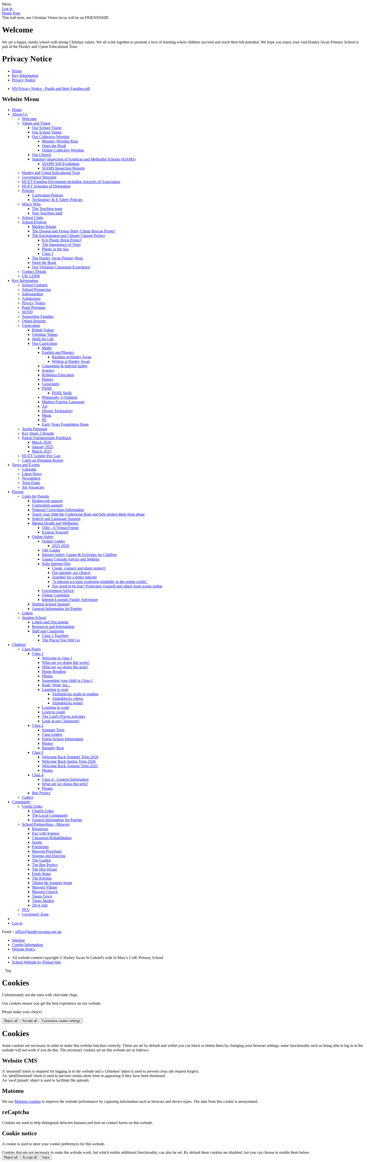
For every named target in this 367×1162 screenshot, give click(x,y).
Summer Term (53, 730)
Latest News (32, 474)
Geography (51, 384)
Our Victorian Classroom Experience (61, 267)
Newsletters (31, 478)
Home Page (11, 13)
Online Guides (53, 541)
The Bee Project (44, 865)
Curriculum (31, 325)
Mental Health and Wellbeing (55, 523)
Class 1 (47, 253)
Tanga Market (43, 901)
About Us (19, 114)
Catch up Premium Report (42, 460)
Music (47, 415)
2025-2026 (60, 546)
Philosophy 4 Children (59, 397)
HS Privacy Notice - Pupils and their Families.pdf (51, 88)
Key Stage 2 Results (38, 433)
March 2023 (41, 451)
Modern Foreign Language (63, 402)
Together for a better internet (74, 577)
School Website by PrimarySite (36, 962)
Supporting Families (38, 316)
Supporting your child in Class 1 (67, 680)
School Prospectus (36, 289)
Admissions (31, 298)
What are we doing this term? (65, 667)
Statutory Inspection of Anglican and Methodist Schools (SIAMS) (84, 159)
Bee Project (41, 793)
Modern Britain (44, 226)
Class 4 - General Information (65, 779)
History (48, 379)
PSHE (47, 388)
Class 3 (37, 752)
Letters (27, 613)
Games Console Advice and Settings (70, 559)
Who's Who (31, 204)
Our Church (41, 155)
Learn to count (53, 712)
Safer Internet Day (56, 564)
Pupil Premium (33, 307)
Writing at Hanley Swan (71, 361)
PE (44, 420)
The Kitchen (42, 878)
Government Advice (58, 590)
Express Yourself (55, 532)
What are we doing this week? (66, 662)
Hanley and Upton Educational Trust (51, 173)
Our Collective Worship (50, 137)
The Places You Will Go (61, 640)
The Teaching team (47, 208)
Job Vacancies (33, 487)
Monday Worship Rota (60, 141)
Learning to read (55, 689)
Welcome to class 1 (57, 658)
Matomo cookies (27, 1101)
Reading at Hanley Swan (71, 357)
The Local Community (50, 815)
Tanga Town (42, 896)
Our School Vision (46, 128)
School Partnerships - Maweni (45, 824)
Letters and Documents (50, 622)
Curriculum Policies (47, 195)
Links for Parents (35, 496)
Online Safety (43, 537)
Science (48, 370)
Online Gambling (55, 595)
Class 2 (37, 725)
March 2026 (41, 442)
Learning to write (55, 707)
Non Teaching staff (47, 213)
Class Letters (52, 734)
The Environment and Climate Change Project (68, 235)
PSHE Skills (62, 393)
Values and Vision (36, 123)
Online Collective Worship (63, 150)
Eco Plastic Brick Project (61, 240)
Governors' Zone (35, 914)
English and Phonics (58, 352)
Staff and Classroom (48, 631)
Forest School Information (62, 739)
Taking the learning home (52, 883)
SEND (27, 312)
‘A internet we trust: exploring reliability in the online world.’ (100, 582)
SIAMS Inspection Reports (63, 168)
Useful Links (32, 806)
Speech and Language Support (56, 519)
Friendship (40, 847)
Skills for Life (43, 339)
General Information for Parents (57, 608)
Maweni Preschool (46, 851)
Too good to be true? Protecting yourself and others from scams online (107, 586)
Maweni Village (44, 887)
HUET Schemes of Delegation (46, 186)
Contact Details (34, 271)
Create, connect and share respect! (79, 568)
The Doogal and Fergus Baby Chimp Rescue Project (73, 231)
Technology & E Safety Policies (57, 199)
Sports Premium (34, 429)
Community (21, 802)
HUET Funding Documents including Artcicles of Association (71, 182)
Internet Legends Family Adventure (70, 599)
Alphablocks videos (67, 698)
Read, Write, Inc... (56, 685)
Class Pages (31, 649)
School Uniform (34, 285)
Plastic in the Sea (55, 249)
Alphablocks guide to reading (75, 694)
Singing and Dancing (48, 856)
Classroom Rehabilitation (52, 838)
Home (17, 71)
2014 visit (39, 905)
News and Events (26, 465)
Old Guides (51, 550)
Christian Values (45, 334)
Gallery (28, 797)
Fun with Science (45, 833)
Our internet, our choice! (71, 573)
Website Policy (23, 949)
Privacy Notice (23, 80)
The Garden (41, 860)
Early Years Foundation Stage (65, 424)
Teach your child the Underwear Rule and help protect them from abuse (88, 514)
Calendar (29, 469)
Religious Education (58, 375)
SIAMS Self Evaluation (60, 164)
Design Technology (57, 411)
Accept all (29, 1021)
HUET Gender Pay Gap (41, 456)
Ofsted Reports (34, 321)
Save (45, 1157)
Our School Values (47, 132)
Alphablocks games (67, 703)
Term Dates (31, 483)
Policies (28, 191)
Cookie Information (27, 945)
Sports (37, 842)
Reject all (10, 1021)
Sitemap (18, 940)
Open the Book (54, 146)
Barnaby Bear (53, 748)
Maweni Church (45, 892)
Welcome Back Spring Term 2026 (69, 761)
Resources (40, 829)
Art (44, 406)
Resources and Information (53, 626)
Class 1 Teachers (55, 635)
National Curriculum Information (58, 510)
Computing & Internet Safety (65, 366)
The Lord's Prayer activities (63, 716)
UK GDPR (31, 276)
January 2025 (42, 447)
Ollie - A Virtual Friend (60, 528)
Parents (17, 492)
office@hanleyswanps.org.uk (38, 932)
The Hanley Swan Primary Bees (57, 258)
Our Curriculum (44, 343)
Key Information (25, 75)
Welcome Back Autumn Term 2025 (70, 766)
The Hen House (44, 869)
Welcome (29, 119)
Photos (47, 676)
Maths (47, 348)
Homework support (47, 501)
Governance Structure (39, 177)
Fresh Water (41, 874)
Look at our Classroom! (60, 721)
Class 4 (37, 775)
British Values (43, 330)
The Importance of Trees (61, 244)
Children (19, 644)
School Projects (34, 222)
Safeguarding (32, 294)
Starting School (34, 617)
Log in (7, 8)
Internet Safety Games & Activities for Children (79, 555)
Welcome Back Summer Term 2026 (70, 757)
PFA (25, 910)
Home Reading (54, 671)
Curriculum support (47, 505)
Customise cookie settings (61, 1021)
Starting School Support (51, 604)
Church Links (43, 811)
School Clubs (32, 217)
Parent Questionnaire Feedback (46, 438)
